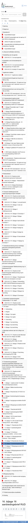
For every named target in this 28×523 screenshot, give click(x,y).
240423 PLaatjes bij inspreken (12, 41)
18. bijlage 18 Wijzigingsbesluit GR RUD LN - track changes (14, 451)
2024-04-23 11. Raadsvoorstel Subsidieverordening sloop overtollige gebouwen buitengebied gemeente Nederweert (12, 254)
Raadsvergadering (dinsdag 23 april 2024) (17, 20)
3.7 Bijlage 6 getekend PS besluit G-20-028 (13, 148)
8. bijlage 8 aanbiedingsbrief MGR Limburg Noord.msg (12, 412)
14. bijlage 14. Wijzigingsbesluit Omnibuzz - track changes (11, 437)
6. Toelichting (7, 319)
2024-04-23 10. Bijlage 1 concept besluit (15, 202)
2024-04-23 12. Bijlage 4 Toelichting (14, 288)
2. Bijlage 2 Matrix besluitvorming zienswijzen (12, 388)
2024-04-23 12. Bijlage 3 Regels (13, 285)
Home (3, 20)
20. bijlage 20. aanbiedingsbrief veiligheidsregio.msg (11, 458)
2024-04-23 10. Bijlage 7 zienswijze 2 (14, 225)
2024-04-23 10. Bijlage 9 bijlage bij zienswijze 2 (12, 232)
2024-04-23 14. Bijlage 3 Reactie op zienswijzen (13, 348)
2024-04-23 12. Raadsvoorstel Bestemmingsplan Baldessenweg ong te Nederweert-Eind (12, 272)
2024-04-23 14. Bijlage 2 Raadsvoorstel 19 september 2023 (14, 344)
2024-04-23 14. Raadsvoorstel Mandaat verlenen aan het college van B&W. (13, 335)
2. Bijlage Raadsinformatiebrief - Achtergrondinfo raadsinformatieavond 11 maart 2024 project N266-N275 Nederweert (13, 113)
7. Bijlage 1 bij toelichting (11, 322)
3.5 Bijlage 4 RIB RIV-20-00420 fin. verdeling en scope (12, 139)
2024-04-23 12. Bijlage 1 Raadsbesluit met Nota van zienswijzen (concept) (13, 277)
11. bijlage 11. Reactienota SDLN (13, 425)
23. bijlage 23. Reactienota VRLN (13, 470)
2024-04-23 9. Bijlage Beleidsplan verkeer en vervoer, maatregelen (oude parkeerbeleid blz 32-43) (12, 186)
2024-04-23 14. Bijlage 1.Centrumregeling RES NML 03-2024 (12, 340)
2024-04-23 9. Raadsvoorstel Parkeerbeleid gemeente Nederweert (12, 177)
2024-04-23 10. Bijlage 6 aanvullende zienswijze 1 (13, 221)
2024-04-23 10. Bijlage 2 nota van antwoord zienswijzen (12, 205)
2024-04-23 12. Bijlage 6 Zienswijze (14, 295)
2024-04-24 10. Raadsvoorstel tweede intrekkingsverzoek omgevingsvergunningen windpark (13, 197)
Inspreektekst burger (9, 34)
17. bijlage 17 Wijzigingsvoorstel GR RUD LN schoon (13, 447)
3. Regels (7, 311)
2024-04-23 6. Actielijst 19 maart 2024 (14, 69)
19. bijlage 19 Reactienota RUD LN (13, 455)
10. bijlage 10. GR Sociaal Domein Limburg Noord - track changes (12, 421)
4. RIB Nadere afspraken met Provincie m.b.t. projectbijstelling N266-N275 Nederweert (13, 153)
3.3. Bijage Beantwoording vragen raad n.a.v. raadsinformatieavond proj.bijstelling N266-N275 (13, 130)
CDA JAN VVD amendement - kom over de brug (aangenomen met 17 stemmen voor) (14, 94)
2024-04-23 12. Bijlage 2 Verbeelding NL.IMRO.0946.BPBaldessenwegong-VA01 (13, 282)
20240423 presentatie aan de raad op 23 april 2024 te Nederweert (14, 38)
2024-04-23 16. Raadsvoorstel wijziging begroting (14, 477)
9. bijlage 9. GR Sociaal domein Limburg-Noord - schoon (11, 417)
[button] (24, 14)
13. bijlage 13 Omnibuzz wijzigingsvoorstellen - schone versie (11, 433)
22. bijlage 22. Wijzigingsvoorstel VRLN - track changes (14, 467)
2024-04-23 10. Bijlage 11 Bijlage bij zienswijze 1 (13, 241)
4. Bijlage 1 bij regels (10, 314)
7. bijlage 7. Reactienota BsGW (12, 409)
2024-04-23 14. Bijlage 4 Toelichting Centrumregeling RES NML (13, 353)
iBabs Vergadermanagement (10, 521)
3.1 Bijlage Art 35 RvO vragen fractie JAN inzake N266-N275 (13, 118)
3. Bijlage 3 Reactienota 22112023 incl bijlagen (13, 392)
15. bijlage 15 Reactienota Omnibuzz (14, 441)
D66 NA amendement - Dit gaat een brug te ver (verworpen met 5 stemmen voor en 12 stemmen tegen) (14, 84)
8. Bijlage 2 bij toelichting (11, 324)
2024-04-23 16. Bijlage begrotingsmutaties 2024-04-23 (10, 481)
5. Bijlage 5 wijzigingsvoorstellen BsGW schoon (14, 401)
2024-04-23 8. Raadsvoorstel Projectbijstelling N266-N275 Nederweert (13, 103)
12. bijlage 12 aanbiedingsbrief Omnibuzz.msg (11, 428)
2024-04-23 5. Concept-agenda (12, 57)
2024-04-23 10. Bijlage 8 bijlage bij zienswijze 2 (12, 228)
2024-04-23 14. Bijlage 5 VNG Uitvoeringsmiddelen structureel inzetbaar (13, 357)
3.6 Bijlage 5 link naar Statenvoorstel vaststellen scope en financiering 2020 (13, 144)
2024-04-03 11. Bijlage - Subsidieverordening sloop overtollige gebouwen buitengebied (12, 261)
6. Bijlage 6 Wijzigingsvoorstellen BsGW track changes (14, 405)
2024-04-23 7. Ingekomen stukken (13, 75)
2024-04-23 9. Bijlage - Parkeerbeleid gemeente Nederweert (13, 181)
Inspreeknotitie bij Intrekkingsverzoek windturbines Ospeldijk (13, 45)
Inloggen (22, 521)
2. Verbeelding (8, 309)
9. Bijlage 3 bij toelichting (11, 327)
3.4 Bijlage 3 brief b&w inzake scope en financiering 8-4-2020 (13, 135)
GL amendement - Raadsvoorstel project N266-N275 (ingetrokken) (14, 159)
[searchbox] (11, 14)
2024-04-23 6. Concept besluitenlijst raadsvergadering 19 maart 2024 (13, 65)
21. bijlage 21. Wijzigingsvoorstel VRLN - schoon (14, 462)
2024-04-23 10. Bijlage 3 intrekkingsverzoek (10, 210)
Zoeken (3, 11)
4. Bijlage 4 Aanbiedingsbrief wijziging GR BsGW (13, 397)
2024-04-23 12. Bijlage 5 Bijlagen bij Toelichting (13, 292)
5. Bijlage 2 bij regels (10, 317)
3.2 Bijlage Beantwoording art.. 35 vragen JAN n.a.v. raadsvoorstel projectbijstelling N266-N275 (12, 123)
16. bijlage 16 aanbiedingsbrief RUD (14, 443)
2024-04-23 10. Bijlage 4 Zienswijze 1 (14, 213)
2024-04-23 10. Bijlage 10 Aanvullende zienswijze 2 (13, 237)
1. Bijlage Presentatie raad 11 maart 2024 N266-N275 (12, 108)
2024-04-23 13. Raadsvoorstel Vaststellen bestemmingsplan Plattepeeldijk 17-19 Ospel (13, 304)
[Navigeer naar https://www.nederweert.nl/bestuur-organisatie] (8, 6)
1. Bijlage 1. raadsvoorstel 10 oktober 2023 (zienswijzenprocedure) (13, 383)
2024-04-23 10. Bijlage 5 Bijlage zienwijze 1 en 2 (12, 217)
